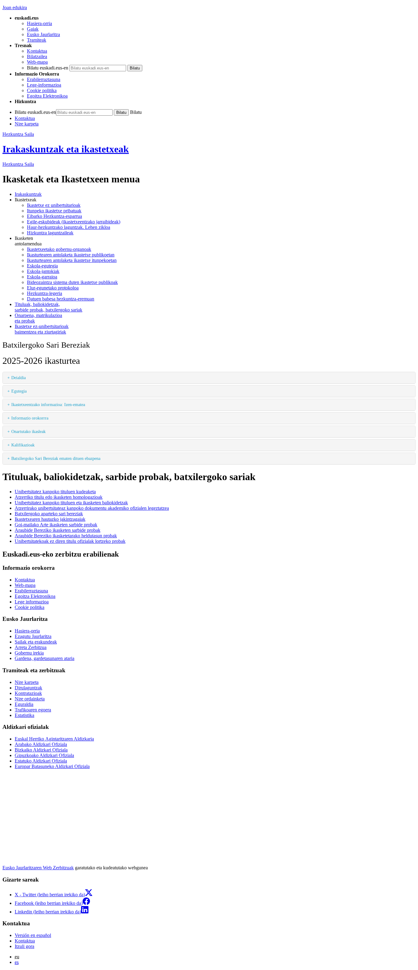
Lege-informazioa (44, 85)
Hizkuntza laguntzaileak (50, 232)
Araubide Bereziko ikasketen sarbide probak (57, 530)
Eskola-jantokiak (43, 271)
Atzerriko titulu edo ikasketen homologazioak (59, 497)
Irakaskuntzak (28, 194)
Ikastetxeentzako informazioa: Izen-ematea (48, 404)
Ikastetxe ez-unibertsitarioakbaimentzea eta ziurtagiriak (42, 329)
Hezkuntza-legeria (44, 293)
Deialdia (18, 377)
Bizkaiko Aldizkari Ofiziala (41, 749)
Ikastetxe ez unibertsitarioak (53, 205)
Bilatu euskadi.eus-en (47, 67)
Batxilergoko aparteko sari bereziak (49, 513)
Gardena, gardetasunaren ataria (44, 658)
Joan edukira (14, 7)
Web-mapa (37, 62)
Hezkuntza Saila (18, 134)
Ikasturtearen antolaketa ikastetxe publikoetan (70, 254)
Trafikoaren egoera (33, 709)
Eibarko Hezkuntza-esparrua (54, 216)
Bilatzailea (37, 56)
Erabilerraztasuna (43, 79)
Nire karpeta (27, 123)
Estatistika (24, 715)
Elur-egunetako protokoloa (53, 287)
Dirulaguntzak (28, 687)
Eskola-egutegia (42, 265)
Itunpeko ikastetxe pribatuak (54, 210)
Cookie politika (42, 90)
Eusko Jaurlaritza (43, 34)
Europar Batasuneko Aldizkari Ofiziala (52, 766)
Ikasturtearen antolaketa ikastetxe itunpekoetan (72, 260)
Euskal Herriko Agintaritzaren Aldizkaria (54, 738)
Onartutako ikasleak (28, 431)
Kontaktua (37, 51)
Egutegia (19, 391)
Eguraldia (24, 704)
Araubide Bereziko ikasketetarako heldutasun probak (66, 535)
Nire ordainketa (30, 698)
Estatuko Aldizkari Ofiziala (41, 760)
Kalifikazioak (23, 444)
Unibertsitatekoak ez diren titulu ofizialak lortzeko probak (70, 541)
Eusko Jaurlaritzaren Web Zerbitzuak (38, 867)
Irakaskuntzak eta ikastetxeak (65, 149)
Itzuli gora (24, 946)
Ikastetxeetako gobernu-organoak (59, 249)
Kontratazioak (28, 693)
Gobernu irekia (29, 652)
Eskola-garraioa (42, 276)
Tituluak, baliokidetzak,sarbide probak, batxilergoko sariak (48, 307)
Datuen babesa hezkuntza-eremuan (60, 298)
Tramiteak (36, 40)
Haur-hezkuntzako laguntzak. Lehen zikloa (68, 227)
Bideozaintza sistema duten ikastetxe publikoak (72, 282)
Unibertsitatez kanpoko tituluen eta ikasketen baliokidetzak (71, 502)
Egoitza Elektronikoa (47, 96)
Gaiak (33, 29)
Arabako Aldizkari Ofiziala (41, 744)
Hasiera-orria (39, 23)
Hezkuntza (18, 164)
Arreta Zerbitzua (31, 647)
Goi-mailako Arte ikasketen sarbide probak (56, 524)
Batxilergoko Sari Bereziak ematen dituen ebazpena (55, 458)
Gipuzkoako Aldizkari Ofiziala (44, 755)
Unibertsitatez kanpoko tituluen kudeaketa (55, 491)
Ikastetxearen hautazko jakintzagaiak (50, 519)
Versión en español (33, 935)
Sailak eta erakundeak (36, 641)
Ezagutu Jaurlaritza (33, 636)
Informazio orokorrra (29, 418)
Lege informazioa (32, 601)
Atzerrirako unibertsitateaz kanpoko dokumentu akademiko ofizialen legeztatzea (92, 508)
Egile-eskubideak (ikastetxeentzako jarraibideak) (73, 221)
